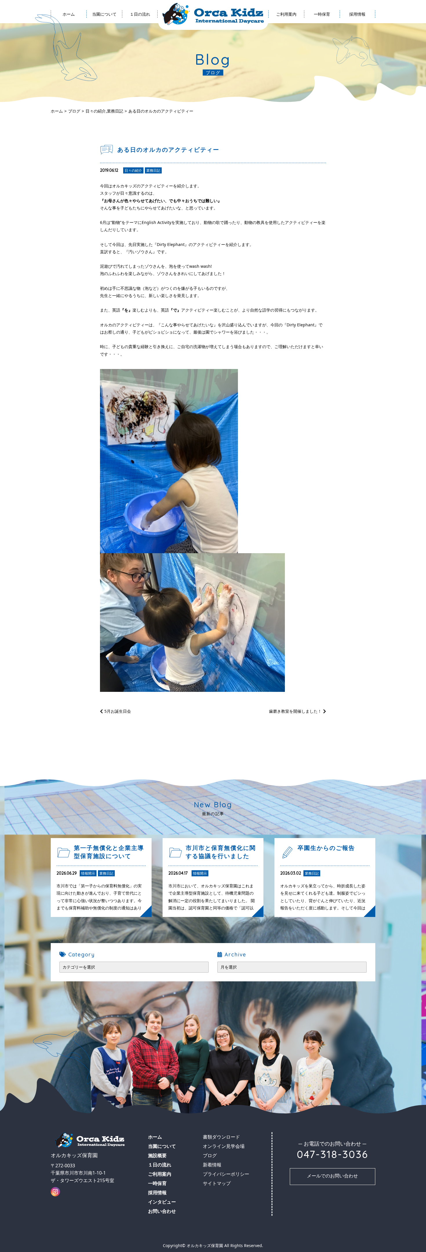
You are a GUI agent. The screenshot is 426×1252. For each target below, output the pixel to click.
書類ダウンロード (295, 40)
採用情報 (357, 14)
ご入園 (294, 52)
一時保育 (322, 14)
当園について (104, 14)
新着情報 (212, 1164)
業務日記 (115, 111)
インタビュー (366, 28)
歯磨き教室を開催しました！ (295, 711)
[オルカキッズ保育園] (213, 14)
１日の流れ (140, 14)
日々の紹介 (95, 111)
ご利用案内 (286, 14)
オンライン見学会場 (295, 28)
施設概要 (112, 28)
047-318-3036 (332, 1154)
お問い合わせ (162, 1211)
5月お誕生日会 (117, 711)
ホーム (69, 14)
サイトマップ (217, 1183)
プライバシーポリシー (226, 1174)
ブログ (113, 40)
